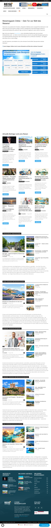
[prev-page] (3, 229)
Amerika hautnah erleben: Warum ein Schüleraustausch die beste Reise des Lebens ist (25, 209)
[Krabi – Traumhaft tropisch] (30, 450)
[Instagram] (46, 1)
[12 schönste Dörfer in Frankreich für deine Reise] (42, 139)
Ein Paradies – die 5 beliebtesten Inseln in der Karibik (28, 482)
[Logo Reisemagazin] (10, 4)
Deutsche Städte (5, 251)
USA (19, 213)
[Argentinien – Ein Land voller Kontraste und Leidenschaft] (30, 382)
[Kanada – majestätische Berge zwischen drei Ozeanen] (30, 334)
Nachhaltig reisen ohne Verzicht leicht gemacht (41, 177)
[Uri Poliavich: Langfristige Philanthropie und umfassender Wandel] (9, 139)
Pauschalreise (17, 33)
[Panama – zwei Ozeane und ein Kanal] (30, 348)
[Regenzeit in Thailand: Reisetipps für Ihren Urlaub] (30, 429)
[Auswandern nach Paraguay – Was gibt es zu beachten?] (13, 388)
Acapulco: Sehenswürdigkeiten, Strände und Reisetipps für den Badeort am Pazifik (40, 354)
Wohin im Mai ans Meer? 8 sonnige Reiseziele (40, 207)
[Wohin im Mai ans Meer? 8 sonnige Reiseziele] (42, 201)
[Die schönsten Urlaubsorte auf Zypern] (20, 477)
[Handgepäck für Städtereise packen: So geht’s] (25, 171)
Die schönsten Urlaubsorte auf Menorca (27, 488)
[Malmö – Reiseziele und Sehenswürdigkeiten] (9, 201)
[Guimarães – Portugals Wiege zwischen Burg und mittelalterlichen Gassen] (9, 171)
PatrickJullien (11, 151)
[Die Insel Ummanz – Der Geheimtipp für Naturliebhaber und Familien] (30, 253)
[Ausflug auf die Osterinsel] (30, 396)
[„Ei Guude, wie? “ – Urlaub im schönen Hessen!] (30, 246)
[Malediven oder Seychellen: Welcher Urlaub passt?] (13, 435)
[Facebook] (44, 1)
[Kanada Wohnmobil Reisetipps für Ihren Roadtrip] (30, 341)
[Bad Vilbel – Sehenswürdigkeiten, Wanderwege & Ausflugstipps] (13, 244)
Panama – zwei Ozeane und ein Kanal (41, 345)
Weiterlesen (5, 165)
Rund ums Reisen (5, 151)
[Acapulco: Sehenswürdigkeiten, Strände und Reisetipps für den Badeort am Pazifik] (30, 355)
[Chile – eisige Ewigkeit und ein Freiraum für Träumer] (30, 389)
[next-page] (5, 229)
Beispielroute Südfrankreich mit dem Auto (25, 146)
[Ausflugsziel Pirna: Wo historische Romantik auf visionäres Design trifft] (30, 239)
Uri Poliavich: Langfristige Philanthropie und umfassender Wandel (8, 147)
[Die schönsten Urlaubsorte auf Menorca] (20, 488)
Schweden (4, 210)
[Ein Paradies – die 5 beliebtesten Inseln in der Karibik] (20, 482)
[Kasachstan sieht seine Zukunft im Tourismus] (30, 436)
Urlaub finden (44, 525)
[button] (47, 14)
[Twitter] (48, 1)
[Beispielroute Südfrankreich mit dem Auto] (25, 139)
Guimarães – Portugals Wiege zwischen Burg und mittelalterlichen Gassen (9, 179)
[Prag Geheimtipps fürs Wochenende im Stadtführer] (30, 308)
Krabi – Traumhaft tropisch (40, 448)
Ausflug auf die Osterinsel (39, 394)
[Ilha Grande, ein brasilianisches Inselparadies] (30, 403)
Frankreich (20, 149)
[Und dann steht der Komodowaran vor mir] (30, 443)
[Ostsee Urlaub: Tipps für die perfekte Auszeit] (30, 260)
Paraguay (4, 395)
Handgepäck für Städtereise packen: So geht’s (25, 178)
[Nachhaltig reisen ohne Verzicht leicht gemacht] (42, 171)
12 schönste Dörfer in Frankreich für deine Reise (41, 146)
